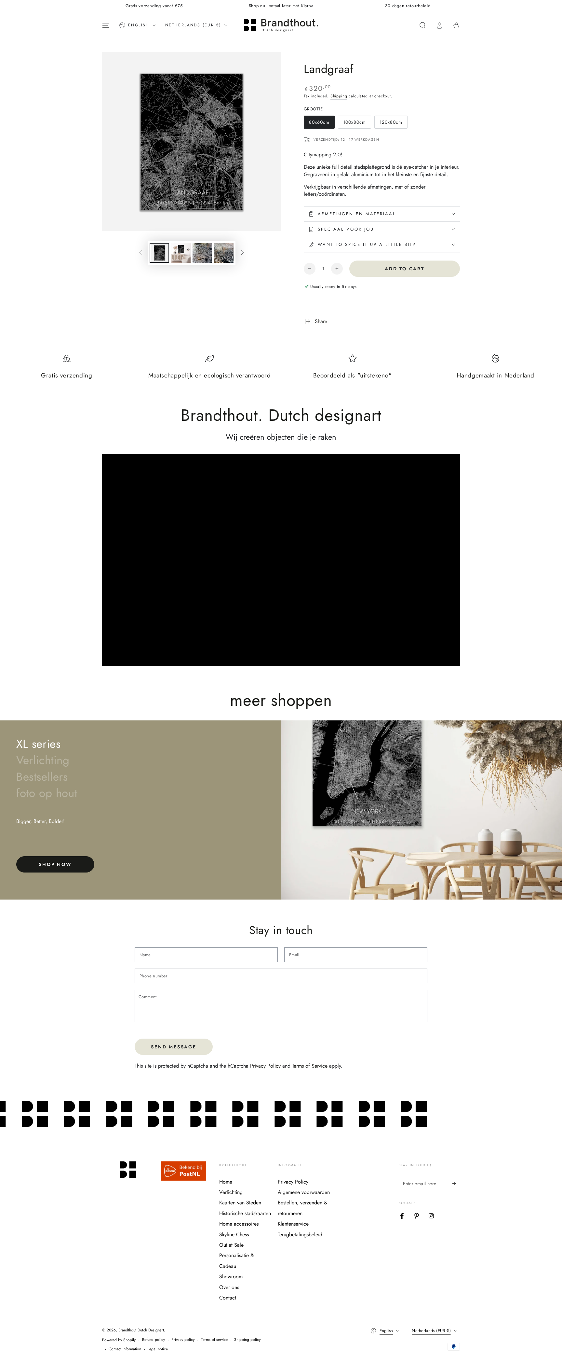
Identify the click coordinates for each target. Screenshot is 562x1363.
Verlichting (231, 1192)
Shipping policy (247, 1339)
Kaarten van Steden (240, 1202)
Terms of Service (310, 1066)
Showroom (231, 1276)
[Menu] (105, 25)
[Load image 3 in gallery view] (202, 253)
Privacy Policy (265, 1066)
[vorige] (140, 253)
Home (225, 1182)
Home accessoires (239, 1224)
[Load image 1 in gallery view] (159, 253)
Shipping (338, 96)
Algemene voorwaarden (304, 1192)
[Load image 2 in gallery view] (181, 253)
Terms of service (214, 1339)
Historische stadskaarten (245, 1213)
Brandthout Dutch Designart (141, 1330)
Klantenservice (293, 1224)
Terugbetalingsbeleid (300, 1234)
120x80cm (391, 124)
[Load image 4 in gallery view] (224, 253)
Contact (227, 1297)
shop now (55, 864)
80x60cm (321, 124)
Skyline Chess (234, 1234)
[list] (281, 370)
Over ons (229, 1287)
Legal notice (158, 1349)
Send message (173, 1047)
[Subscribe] (456, 1183)
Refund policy (153, 1339)
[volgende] (242, 253)
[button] (422, 25)
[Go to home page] (281, 25)
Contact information (125, 1349)
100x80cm (355, 124)
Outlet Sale (231, 1245)
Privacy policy (182, 1339)
